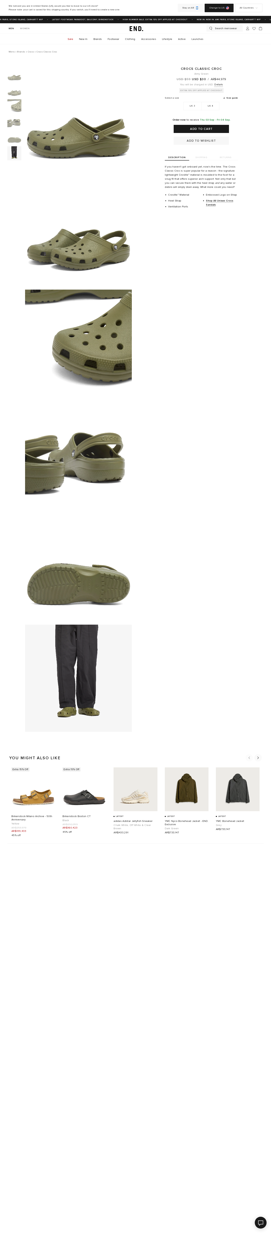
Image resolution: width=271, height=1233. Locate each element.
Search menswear (226, 28)
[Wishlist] (254, 28)
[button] (249, 757)
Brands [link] (97, 39)
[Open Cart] (260, 28)
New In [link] (83, 39)
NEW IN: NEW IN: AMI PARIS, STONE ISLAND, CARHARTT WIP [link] (223, 19)
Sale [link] (70, 39)
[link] (135, 28)
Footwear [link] (113, 39)
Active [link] (182, 39)
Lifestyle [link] (167, 39)
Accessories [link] (148, 39)
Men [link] (11, 28)
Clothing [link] (130, 39)
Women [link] (25, 28)
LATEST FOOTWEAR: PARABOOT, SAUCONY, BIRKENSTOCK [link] (77, 19)
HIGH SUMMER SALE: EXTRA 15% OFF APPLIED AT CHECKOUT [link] (149, 19)
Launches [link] (197, 39)
